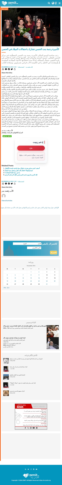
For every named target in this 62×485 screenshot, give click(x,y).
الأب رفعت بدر (29, 67)
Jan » (8, 287)
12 (7, 278)
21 (23, 281)
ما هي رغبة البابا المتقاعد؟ (12, 172)
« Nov (4, 287)
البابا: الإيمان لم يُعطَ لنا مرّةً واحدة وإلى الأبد (14, 338)
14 (23, 278)
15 (31, 278)
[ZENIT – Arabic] (17, 3)
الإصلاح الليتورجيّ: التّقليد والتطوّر (17, 375)
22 (31, 281)
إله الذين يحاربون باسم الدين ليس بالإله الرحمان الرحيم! (21, 175)
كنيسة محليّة (4, 9)
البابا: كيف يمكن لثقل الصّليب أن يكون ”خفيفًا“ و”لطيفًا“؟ (23, 383)
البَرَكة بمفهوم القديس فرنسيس (17, 391)
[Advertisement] (31, 226)
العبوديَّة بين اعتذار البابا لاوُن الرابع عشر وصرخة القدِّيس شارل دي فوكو (26, 358)
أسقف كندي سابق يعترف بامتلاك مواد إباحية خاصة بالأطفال (22, 168)
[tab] (23, 406)
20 (15, 281)
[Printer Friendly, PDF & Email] (7, 136)
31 (46, 284)
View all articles (7, 200)
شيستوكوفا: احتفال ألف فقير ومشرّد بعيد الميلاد (19, 170)
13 (15, 278)
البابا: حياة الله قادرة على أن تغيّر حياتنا (18, 367)
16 (39, 278)
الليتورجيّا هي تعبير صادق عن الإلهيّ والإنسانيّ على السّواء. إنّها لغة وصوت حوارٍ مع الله (25, 326)
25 (54, 281)
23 (39, 281)
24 (46, 281)
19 (7, 281)
